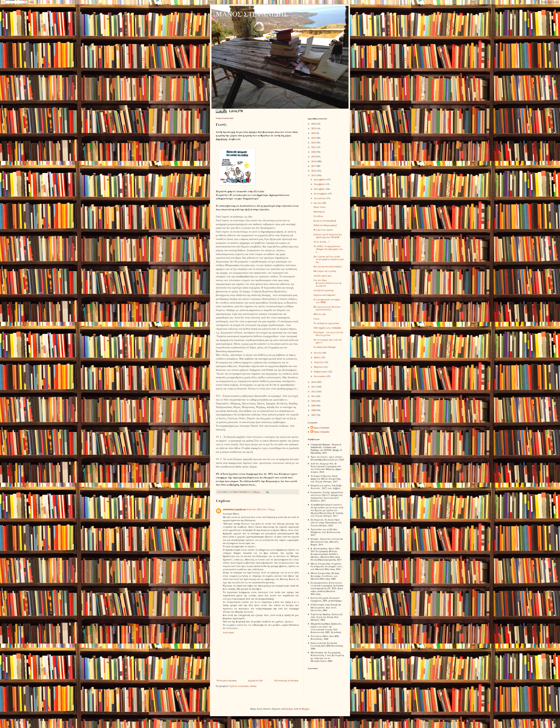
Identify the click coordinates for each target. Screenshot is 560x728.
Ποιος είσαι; (320, 206)
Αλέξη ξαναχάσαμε (324, 290)
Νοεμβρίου (320, 184)
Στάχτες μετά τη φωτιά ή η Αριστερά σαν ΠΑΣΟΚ (328, 236)
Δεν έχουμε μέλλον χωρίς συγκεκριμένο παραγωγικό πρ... (329, 259)
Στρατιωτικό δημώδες (325, 294)
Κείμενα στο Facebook (325, 220)
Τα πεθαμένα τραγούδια (326, 323)
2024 (313, 132)
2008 (313, 410)
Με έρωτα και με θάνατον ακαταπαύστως (327, 308)
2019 (313, 156)
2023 (313, 137)
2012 (313, 391)
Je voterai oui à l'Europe (325, 346)
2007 (313, 414)
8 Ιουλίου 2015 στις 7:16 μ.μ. (261, 509)
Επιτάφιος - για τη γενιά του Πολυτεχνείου (328, 334)
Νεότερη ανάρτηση (226, 680)
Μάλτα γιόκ (320, 314)
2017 (313, 165)
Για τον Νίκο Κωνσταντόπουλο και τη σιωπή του (327, 283)
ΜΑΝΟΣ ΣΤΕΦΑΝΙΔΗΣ (252, 13)
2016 (313, 170)
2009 (313, 405)
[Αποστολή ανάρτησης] (266, 491)
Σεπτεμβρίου (321, 193)
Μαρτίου (319, 366)
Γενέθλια (318, 216)
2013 (313, 386)
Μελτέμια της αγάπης (325, 270)
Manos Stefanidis (240, 491)
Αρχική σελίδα (255, 680)
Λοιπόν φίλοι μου (323, 275)
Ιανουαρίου (320, 376)
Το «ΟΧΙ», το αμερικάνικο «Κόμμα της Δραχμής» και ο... (328, 249)
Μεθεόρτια (319, 211)
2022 (313, 142)
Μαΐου (317, 357)
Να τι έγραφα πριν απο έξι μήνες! (328, 341)
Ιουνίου (318, 352)
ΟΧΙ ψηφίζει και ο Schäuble (327, 327)
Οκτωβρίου (320, 188)
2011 (313, 396)
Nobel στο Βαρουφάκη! (325, 225)
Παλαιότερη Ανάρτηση (286, 680)
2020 (313, 151)
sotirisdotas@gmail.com (234, 509)
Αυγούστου (320, 198)
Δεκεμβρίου (320, 179)
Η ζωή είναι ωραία (323, 229)
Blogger (305, 708)
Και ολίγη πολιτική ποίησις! (328, 266)
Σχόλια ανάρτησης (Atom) (243, 685)
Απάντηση (228, 632)
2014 (313, 381)
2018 (313, 161)
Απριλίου (319, 362)
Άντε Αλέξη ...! (321, 241)
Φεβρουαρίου (321, 371)
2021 (313, 147)
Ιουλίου (318, 202)
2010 (313, 400)
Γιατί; (317, 318)
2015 (313, 175)
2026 (313, 123)
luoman (289, 708)
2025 (313, 128)
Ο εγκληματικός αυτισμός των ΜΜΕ (327, 301)
